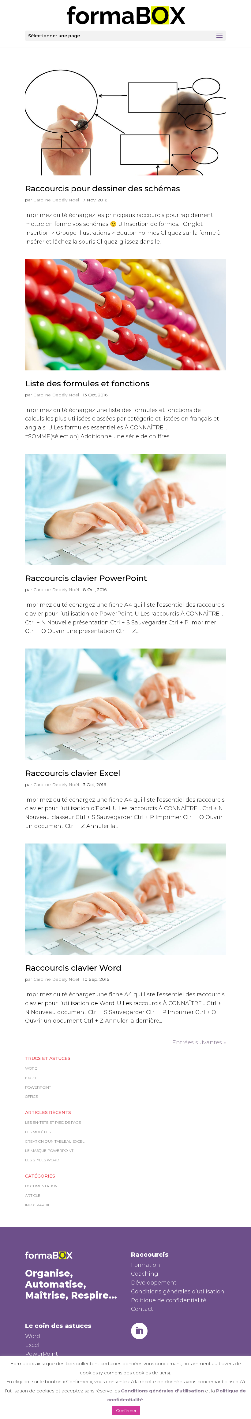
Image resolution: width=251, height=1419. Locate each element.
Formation (145, 1265)
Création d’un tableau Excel (54, 1141)
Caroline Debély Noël (56, 200)
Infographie (38, 1205)
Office (31, 1096)
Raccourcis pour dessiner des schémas (102, 188)
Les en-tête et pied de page (53, 1122)
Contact (142, 1309)
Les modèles (38, 1132)
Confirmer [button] (126, 1410)
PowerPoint (38, 1087)
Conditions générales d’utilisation (177, 1291)
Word (31, 1068)
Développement (153, 1282)
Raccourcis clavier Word (73, 968)
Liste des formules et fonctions (87, 383)
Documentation (41, 1186)
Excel (31, 1077)
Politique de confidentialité (168, 1300)
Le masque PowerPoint (49, 1150)
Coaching (144, 1273)
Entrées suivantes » (199, 1042)
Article (32, 1195)
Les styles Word (42, 1160)
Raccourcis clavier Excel (72, 773)
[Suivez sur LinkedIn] (139, 1331)
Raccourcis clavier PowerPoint (86, 578)
